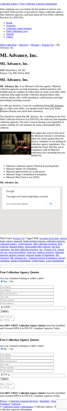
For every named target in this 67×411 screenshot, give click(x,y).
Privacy (3, 401)
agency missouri (14, 241)
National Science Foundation (43, 258)
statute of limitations (20, 260)
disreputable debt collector (37, 246)
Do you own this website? (17, 204)
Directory (23, 45)
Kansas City (48, 45)
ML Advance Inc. (18, 258)
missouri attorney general (12, 255)
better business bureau (34, 241)
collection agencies (55, 241)
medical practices (45, 252)
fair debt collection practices (24, 249)
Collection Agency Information (17, 406)
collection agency (8, 244)
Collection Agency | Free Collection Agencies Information (28, 3)
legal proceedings (17, 252)
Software (16, 404)
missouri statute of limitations (40, 255)
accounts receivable (49, 238)
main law (31, 252)
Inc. (41, 249)
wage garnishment (55, 260)
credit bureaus (25, 244)
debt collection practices (45, 244)
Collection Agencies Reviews (23, 401)
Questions (5, 404)
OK (50, 203)
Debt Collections (8, 45)
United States (38, 260)
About (54, 401)
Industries (44, 401)
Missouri (35, 45)
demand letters (17, 246)
